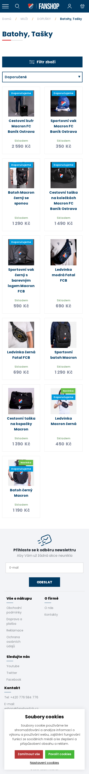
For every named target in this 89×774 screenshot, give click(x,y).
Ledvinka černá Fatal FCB (21, 355)
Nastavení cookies (44, 763)
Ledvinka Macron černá (63, 421)
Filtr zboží (46, 62)
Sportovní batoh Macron (63, 355)
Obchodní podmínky (14, 610)
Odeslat (44, 582)
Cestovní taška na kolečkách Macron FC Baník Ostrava (63, 200)
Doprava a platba (14, 621)
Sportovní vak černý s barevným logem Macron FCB (21, 280)
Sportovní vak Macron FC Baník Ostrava (63, 126)
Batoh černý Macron (21, 493)
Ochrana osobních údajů (13, 641)
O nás (48, 608)
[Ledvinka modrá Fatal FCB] (63, 252)
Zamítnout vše (29, 754)
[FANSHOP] (43, 6)
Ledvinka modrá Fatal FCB (63, 275)
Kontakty (51, 614)
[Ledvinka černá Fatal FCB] (21, 334)
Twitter (11, 673)
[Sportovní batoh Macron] (63, 334)
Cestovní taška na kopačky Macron (21, 424)
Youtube (12, 666)
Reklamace (14, 630)
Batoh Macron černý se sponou (21, 198)
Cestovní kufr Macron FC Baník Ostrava (21, 126)
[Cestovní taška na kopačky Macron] (21, 401)
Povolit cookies (59, 754)
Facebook (13, 679)
